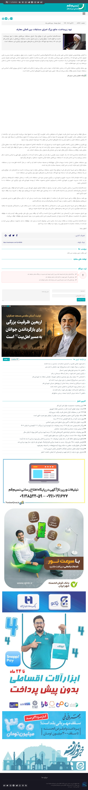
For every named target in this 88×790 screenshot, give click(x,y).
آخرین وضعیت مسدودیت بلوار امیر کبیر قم (70, 405)
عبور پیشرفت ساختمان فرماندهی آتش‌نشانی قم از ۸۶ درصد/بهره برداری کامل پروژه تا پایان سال (53, 432)
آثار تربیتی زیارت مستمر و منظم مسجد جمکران (69, 429)
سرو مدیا (70, 787)
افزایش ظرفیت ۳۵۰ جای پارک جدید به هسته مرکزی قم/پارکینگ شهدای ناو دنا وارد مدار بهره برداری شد (51, 442)
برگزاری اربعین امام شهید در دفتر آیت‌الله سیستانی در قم (68, 374)
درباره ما (45, 777)
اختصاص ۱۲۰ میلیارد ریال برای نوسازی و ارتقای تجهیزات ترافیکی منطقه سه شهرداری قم (58, 377)
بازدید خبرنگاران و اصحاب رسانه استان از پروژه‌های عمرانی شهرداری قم (64, 383)
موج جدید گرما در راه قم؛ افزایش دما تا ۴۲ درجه (68, 419)
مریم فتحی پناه (49, 23)
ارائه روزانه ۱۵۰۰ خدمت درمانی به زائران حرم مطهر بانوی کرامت (64, 435)
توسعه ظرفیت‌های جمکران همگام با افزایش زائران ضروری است (64, 449)
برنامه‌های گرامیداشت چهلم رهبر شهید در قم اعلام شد (69, 390)
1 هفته (6, 359)
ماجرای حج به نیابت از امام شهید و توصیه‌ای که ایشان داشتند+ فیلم (62, 452)
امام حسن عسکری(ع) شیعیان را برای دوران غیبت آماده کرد (67, 380)
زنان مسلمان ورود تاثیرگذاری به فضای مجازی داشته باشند (67, 387)
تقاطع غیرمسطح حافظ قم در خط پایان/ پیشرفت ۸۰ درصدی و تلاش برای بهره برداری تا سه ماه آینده (52, 439)
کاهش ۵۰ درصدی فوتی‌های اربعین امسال (72, 370)
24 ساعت (14, 359)
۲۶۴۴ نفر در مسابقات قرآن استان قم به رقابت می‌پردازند (66, 412)
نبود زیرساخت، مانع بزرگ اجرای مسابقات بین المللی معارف (44, 29)
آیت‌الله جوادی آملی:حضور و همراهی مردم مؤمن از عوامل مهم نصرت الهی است (58, 415)
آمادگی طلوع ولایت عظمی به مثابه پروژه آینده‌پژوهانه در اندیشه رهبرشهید (60, 445)
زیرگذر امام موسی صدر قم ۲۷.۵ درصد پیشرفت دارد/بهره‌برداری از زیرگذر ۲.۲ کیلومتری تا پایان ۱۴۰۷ (52, 425)
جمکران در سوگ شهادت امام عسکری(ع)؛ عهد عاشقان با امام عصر (65, 367)
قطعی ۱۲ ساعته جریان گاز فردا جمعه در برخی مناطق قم (68, 393)
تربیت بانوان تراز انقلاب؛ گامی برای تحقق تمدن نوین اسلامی (65, 422)
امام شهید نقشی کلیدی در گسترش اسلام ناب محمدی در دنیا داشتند (64, 364)
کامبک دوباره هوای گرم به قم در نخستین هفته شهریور (67, 409)
